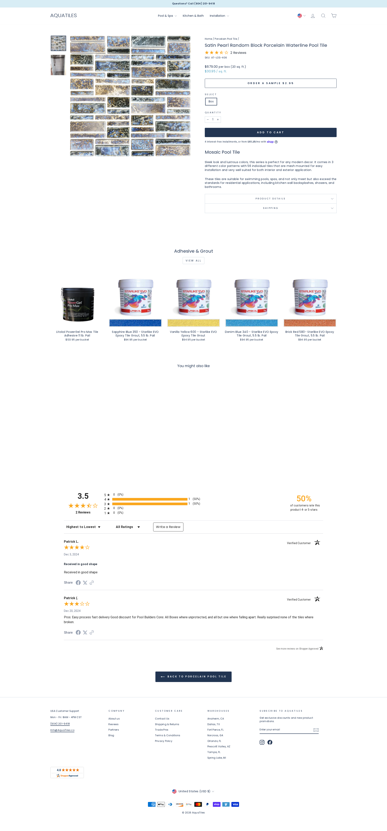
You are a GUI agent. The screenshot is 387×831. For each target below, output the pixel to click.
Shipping (271, 208)
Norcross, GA (215, 735)
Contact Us (162, 718)
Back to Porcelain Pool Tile (196, 676)
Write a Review (168, 527)
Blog (111, 735)
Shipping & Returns (167, 724)
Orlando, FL (214, 741)
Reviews (113, 724)
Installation (218, 16)
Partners (113, 729)
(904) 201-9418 (60, 723)
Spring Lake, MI (216, 757)
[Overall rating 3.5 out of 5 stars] (216, 53)
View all (194, 260)
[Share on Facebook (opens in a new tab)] (78, 583)
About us (114, 718)
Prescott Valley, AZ (218, 746)
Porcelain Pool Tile (226, 39)
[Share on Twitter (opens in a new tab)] (85, 582)
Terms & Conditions (167, 735)
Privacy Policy (163, 741)
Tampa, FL (214, 752)
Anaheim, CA (215, 718)
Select (211, 94)
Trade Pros (162, 729)
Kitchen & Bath (193, 16)
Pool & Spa (166, 16)
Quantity (213, 112)
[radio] (193, 495)
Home (208, 39)
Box (211, 101)
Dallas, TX (213, 724)
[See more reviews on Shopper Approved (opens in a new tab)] (91, 583)
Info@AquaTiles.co (62, 730)
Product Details (271, 198)
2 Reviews (89, 512)
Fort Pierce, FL (215, 729)
